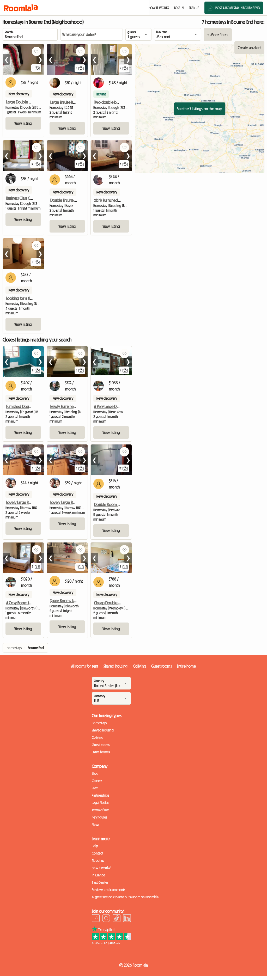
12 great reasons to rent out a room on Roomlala (125, 897)
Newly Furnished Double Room (74, 406)
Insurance (98, 875)
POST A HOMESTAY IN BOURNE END (237, 8)
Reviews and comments (108, 890)
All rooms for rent (85, 666)
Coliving (139, 666)
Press (95, 788)
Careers (97, 781)
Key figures (99, 817)
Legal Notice (100, 802)
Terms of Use (100, 810)
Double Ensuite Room (67, 200)
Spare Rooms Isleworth (68, 601)
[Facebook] (96, 919)
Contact (97, 853)
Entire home (186, 666)
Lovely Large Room (21, 502)
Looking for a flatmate (23, 298)
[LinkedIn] (127, 919)
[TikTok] (116, 919)
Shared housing (116, 666)
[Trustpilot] (111, 943)
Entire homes (101, 752)
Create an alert (249, 48)
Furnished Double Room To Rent (31, 406)
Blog (95, 773)
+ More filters (217, 35)
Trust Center (100, 882)
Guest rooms (161, 666)
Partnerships (100, 795)
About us (98, 860)
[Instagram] (106, 919)
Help (95, 846)
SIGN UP (194, 8)
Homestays (99, 723)
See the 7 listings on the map (199, 109)
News (95, 824)
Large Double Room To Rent (28, 102)
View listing (23, 123)
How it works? (101, 868)
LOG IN (179, 8)
